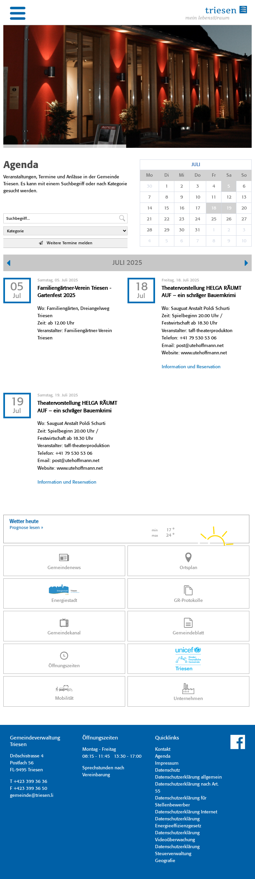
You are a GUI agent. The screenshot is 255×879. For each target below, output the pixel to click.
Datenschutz (167, 770)
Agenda (162, 756)
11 (213, 197)
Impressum (167, 763)
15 (166, 208)
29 (166, 230)
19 (228, 208)
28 (149, 230)
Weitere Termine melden (67, 243)
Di (166, 175)
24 (197, 219)
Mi (181, 175)
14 (149, 208)
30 (149, 186)
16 (181, 208)
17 (197, 208)
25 (213, 219)
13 (243, 197)
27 (244, 219)
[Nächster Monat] (246, 264)
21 (149, 219)
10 (197, 197)
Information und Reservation (191, 367)
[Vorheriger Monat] (8, 264)
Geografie (165, 860)
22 (166, 219)
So (244, 175)
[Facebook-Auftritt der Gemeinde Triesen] (237, 748)
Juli (196, 164)
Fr (214, 175)
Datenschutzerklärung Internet (186, 812)
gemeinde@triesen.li (31, 795)
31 (197, 230)
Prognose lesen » (26, 528)
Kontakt (162, 749)
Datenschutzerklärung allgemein (188, 777)
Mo (149, 175)
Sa (228, 175)
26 (228, 219)
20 (244, 208)
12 (228, 197)
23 (181, 219)
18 (213, 208)
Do (198, 175)
